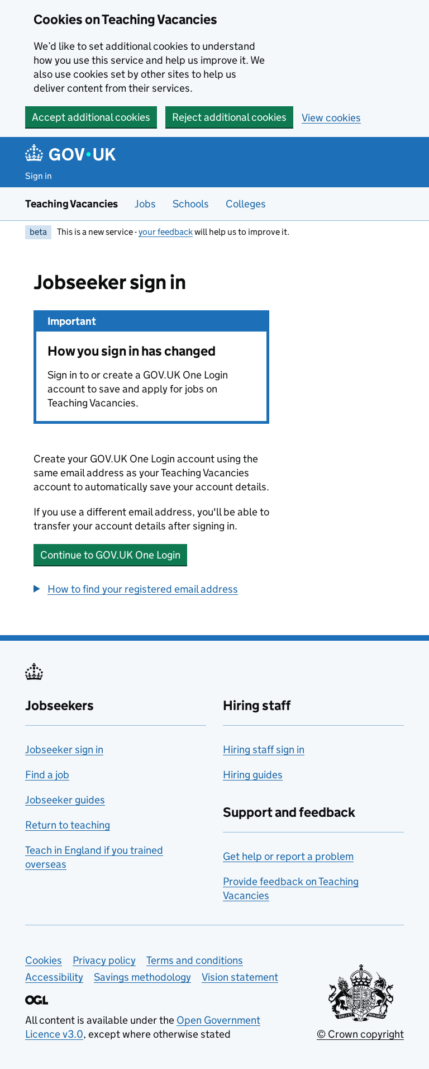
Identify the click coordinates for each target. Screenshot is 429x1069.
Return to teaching (67, 825)
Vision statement (240, 977)
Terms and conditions (194, 960)
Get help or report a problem (288, 856)
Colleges (246, 203)
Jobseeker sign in (64, 749)
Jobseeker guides (65, 799)
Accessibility (54, 977)
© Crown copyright (360, 1034)
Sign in (38, 176)
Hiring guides (253, 774)
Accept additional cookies (91, 117)
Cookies (43, 960)
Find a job (47, 774)
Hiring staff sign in (263, 749)
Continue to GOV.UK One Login (110, 554)
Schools (191, 203)
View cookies (331, 117)
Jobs (145, 203)
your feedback (166, 231)
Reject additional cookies (229, 117)
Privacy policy (104, 960)
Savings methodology (142, 977)
